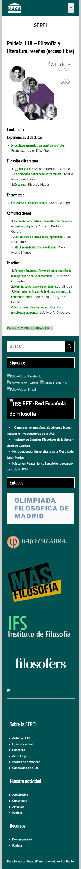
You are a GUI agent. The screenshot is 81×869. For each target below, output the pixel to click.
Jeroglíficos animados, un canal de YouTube (37, 145)
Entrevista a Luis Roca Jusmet (29, 202)
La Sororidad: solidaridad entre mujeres (38, 174)
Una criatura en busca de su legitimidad (38, 236)
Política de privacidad (26, 762)
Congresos (19, 800)
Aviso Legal (19, 756)
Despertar (20, 184)
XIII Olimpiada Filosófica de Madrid (35, 247)
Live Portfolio (64, 861)
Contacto (18, 750)
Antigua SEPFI (22, 738)
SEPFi (40, 25)
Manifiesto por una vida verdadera (35, 286)
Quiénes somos (22, 744)
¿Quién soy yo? (23, 169)
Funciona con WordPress (25, 861)
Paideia (17, 812)
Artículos (18, 806)
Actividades (20, 795)
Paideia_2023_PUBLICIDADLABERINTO (30, 328)
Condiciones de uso (25, 768)
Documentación (22, 839)
